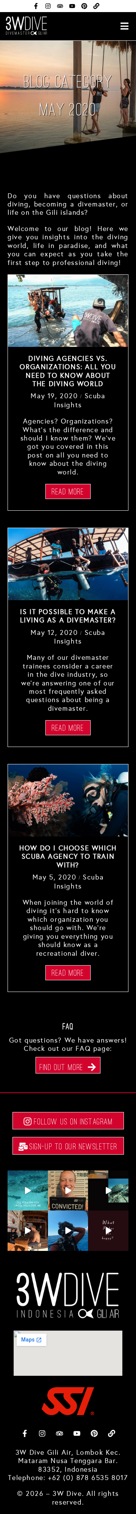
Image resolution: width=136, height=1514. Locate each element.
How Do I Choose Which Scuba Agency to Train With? (68, 856)
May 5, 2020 (54, 877)
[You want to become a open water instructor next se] (28, 1231)
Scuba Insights (79, 400)
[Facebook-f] (36, 6)
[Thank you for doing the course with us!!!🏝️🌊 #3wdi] (68, 1191)
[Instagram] (48, 6)
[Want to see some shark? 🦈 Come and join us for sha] (28, 1191)
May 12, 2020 (54, 632)
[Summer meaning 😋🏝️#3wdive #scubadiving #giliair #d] (108, 1191)
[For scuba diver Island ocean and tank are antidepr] (108, 1231)
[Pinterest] (84, 6)
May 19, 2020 (54, 396)
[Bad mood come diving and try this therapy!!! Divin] (68, 1231)
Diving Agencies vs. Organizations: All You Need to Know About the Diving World (68, 371)
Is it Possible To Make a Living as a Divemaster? (68, 616)
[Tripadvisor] (60, 6)
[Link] (96, 6)
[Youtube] (72, 6)
